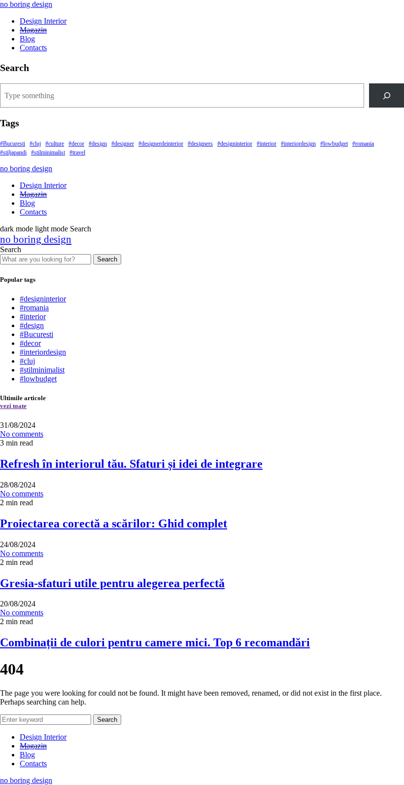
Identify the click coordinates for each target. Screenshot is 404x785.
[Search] (386, 95)
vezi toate (13, 406)
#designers (200, 143)
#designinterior (234, 143)
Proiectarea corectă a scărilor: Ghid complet (113, 523)
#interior (266, 143)
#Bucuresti (12, 143)
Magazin (33, 30)
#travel (77, 152)
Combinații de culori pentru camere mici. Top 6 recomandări (155, 642)
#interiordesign (298, 143)
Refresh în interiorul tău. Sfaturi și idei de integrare (131, 463)
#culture (54, 143)
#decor (76, 143)
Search (107, 259)
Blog (27, 39)
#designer (122, 143)
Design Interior (43, 21)
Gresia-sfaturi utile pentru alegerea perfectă (112, 583)
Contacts (33, 47)
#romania (363, 143)
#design (98, 143)
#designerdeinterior (160, 143)
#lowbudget (334, 143)
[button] (35, 228)
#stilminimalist (48, 152)
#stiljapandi (13, 152)
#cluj (35, 143)
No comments (21, 434)
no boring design (26, 4)
